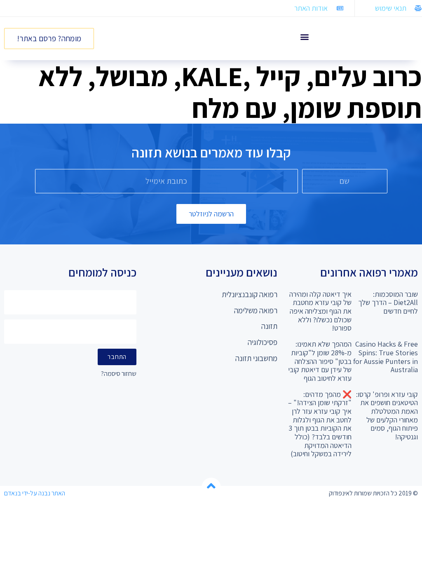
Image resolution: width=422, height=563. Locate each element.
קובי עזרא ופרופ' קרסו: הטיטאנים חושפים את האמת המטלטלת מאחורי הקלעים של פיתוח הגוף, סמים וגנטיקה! (387, 415)
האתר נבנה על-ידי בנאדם (34, 493)
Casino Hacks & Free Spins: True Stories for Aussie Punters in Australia (385, 356)
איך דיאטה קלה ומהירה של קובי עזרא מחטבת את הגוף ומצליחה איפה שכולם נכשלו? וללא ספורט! (320, 311)
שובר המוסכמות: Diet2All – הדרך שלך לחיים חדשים (388, 302)
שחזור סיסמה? (118, 374)
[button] (304, 36)
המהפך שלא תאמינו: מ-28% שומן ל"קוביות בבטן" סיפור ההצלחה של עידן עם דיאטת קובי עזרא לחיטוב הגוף (320, 361)
